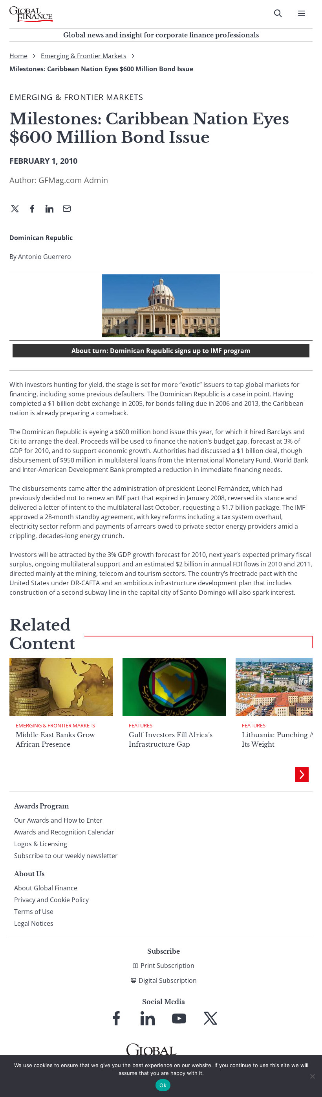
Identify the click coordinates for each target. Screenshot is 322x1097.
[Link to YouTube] (179, 1018)
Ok (162, 1085)
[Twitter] (18, 209)
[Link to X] (210, 1018)
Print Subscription (167, 965)
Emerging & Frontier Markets (83, 56)
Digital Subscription (168, 980)
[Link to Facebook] (116, 1018)
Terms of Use (33, 911)
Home (18, 56)
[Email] (70, 209)
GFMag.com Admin (73, 180)
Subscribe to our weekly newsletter (66, 855)
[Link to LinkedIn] (148, 1018)
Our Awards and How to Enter (58, 820)
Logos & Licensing (40, 844)
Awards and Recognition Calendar (64, 832)
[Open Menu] (301, 13)
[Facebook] (35, 209)
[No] (312, 1076)
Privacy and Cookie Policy (51, 899)
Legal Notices (33, 923)
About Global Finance (45, 888)
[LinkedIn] (52, 209)
